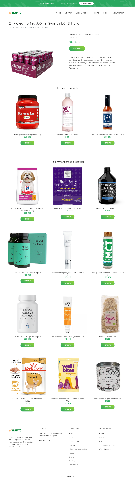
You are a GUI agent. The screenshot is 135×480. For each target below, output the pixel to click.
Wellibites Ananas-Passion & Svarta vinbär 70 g (67, 400)
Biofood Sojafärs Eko (107, 337)
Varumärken (118, 13)
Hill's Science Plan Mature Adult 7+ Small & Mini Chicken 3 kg (27, 209)
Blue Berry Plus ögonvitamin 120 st (67, 208)
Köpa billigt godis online (78, 449)
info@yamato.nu (45, 440)
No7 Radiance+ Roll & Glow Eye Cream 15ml (67, 337)
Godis (58, 13)
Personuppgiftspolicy (107, 445)
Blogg (106, 13)
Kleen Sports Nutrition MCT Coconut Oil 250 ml (107, 274)
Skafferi (68, 13)
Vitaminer (88, 34)
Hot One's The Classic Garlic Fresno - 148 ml (107, 135)
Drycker (72, 445)
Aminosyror (96, 34)
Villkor (101, 441)
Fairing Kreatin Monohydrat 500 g (27, 135)
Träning (95, 13)
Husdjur (72, 453)
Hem (10, 27)
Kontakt (102, 437)
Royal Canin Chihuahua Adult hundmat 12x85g (27, 400)
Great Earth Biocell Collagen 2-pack (27, 273)
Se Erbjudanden (86, 3)
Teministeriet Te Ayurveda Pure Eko (107, 399)
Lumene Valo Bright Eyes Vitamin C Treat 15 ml (67, 274)
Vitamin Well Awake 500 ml (67, 135)
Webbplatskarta (105, 449)
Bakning (72, 433)
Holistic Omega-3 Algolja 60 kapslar (27, 337)
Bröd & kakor (82, 13)
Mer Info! (77, 48)
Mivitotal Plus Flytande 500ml (107, 208)
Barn (71, 437)
